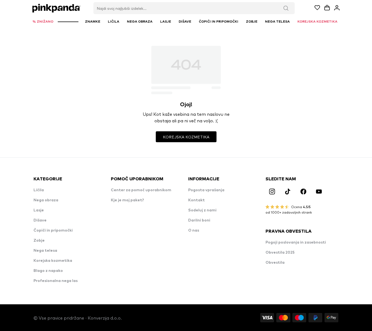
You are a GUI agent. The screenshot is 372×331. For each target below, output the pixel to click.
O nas (193, 230)
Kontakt (196, 200)
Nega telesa (45, 251)
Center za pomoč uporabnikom (141, 190)
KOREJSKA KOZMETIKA (186, 136)
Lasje (38, 210)
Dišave (40, 220)
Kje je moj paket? (127, 200)
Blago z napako (48, 271)
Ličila (38, 190)
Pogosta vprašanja (206, 190)
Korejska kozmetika (52, 261)
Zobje (39, 240)
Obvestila (275, 263)
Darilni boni (199, 220)
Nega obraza (45, 200)
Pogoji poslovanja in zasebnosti (296, 242)
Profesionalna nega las (55, 281)
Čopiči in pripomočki (53, 230)
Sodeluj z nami (202, 210)
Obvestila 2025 (280, 252)
